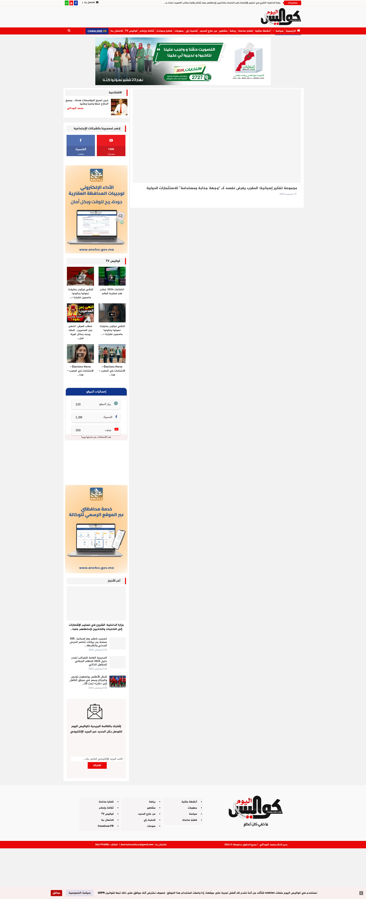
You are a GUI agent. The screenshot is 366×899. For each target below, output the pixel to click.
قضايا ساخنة (245, 31)
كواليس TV (131, 31)
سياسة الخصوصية (80, 893)
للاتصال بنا (89, 2)
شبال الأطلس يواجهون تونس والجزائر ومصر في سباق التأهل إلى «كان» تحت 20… (88, 680)
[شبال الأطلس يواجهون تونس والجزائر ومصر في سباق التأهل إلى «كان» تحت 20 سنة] (117, 681)
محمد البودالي (268, 844)
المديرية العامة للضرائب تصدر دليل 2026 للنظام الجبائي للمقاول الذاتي (89, 661)
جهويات (179, 31)
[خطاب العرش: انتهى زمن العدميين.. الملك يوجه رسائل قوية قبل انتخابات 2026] (80, 312)
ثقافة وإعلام (147, 31)
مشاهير (223, 31)
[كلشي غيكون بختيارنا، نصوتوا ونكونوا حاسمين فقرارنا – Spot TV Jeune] (112, 312)
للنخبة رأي (191, 31)
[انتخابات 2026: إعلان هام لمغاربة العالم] (112, 276)
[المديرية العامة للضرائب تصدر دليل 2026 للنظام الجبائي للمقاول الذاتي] (117, 662)
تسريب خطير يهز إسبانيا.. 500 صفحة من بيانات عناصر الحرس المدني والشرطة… (88, 642)
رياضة (233, 31)
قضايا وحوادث (164, 31)
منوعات (151, 826)
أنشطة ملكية (263, 31)
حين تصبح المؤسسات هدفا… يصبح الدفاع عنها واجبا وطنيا (87, 102)
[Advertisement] (183, 872)
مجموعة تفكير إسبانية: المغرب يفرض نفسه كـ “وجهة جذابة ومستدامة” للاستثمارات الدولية (221, 188)
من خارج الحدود (208, 31)
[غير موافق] (361, 893)
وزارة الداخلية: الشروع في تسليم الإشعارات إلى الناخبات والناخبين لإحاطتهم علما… (96, 627)
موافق (56, 893)
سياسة (279, 31)
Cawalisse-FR (106, 826)
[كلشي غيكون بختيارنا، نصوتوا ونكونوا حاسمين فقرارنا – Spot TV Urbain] (80, 276)
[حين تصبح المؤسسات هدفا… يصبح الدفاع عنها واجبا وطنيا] (119, 107)
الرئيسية (291, 31)
